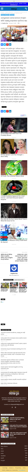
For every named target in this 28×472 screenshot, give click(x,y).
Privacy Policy (18, 467)
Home (2, 12)
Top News (3, 455)
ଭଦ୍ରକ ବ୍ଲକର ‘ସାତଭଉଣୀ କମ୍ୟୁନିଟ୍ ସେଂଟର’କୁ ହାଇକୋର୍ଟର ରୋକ (12, 367)
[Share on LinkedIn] (10, 44)
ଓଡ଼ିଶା (2, 448)
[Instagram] (15, 407)
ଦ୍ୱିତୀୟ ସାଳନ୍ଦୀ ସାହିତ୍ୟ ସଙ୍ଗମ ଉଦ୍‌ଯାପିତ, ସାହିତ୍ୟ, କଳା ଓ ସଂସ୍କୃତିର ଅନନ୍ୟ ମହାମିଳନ (7, 257)
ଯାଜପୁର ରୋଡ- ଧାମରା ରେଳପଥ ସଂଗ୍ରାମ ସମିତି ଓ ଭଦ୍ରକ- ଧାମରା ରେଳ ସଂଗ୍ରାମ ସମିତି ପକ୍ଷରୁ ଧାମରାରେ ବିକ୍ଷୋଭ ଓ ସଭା (21, 258)
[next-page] (15, 294)
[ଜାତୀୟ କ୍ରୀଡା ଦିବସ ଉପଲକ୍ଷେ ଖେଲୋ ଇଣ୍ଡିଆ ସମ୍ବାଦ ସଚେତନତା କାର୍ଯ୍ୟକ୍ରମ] (14, 285)
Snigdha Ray (5, 23)
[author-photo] (14, 268)
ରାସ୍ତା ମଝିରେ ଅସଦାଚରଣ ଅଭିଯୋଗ (9, 383)
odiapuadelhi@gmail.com (17, 404)
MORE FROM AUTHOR (19, 279)
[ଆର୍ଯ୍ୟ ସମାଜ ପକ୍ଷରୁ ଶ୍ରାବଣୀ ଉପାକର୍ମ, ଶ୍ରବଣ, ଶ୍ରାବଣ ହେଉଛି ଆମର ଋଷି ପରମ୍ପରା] (23, 285)
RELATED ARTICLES (8, 279)
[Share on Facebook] (2, 44)
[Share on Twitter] (5, 44)
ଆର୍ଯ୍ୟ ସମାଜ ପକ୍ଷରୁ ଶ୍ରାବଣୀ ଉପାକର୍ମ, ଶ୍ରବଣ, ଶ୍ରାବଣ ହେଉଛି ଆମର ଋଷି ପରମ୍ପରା (23, 291)
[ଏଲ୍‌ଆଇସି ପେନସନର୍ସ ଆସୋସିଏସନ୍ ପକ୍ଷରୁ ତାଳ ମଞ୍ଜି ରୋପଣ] (5, 285)
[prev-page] (13, 294)
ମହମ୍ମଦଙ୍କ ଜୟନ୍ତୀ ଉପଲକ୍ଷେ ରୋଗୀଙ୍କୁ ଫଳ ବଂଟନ (13, 349)
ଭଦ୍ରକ (12, 15)
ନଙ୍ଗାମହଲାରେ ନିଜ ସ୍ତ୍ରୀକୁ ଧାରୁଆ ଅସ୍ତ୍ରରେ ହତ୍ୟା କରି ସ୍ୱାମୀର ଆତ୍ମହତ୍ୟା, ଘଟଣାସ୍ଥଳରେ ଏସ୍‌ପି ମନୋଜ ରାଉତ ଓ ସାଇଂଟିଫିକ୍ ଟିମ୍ (14, 374)
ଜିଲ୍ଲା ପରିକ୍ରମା (9, 12)
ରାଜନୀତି (2, 458)
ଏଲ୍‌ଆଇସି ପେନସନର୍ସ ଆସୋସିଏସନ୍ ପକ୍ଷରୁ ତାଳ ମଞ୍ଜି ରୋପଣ (4, 290)
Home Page (4, 467)
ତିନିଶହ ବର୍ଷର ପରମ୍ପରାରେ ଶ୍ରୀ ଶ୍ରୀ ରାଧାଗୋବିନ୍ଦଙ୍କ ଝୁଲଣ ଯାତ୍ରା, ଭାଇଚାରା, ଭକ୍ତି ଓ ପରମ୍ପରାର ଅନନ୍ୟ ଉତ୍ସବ (13, 354)
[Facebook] (12, 407)
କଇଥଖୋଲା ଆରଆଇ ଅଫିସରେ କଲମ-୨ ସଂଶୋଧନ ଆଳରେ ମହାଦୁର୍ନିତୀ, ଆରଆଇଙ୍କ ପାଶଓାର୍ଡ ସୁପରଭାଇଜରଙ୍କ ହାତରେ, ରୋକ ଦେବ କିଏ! (12, 361)
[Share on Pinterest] (7, 44)
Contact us (11, 467)
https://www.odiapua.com (14, 275)
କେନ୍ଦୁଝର (3, 460)
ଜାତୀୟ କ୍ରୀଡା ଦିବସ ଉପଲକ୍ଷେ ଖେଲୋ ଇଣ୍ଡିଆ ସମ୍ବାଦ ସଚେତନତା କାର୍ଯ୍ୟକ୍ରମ (14, 290)
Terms (24, 467)
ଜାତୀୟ (2, 453)
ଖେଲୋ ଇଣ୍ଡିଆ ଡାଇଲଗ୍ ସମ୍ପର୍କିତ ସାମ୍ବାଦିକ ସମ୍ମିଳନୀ (13, 379)
